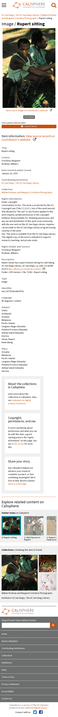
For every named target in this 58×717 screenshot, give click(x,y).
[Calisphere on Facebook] (41, 712)
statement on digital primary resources (19, 402)
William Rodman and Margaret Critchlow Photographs (29, 17)
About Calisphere (10, 641)
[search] (53, 5)
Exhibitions (7, 662)
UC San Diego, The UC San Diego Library (21, 15)
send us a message (17, 484)
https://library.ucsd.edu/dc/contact (24, 269)
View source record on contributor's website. (28, 138)
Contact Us (7, 698)
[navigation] (4, 5)
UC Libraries (42, 705)
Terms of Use (8, 677)
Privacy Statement (10, 684)
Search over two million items (19, 620)
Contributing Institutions (13, 648)
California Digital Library (36, 708)
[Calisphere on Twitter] (35, 712)
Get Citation (29, 117)
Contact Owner (30, 126)
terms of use (18, 444)
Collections (7, 655)
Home (4, 634)
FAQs (4, 670)
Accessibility (8, 691)
